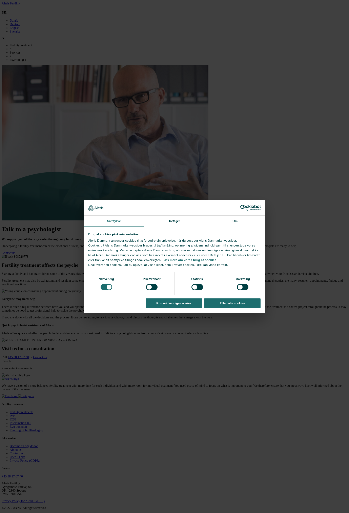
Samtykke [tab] (114, 221)
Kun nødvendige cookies (173, 303)
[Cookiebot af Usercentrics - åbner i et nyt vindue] (243, 208)
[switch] (152, 287)
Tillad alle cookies (232, 303)
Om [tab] (235, 221)
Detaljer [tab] (174, 221)
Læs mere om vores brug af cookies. (190, 260)
